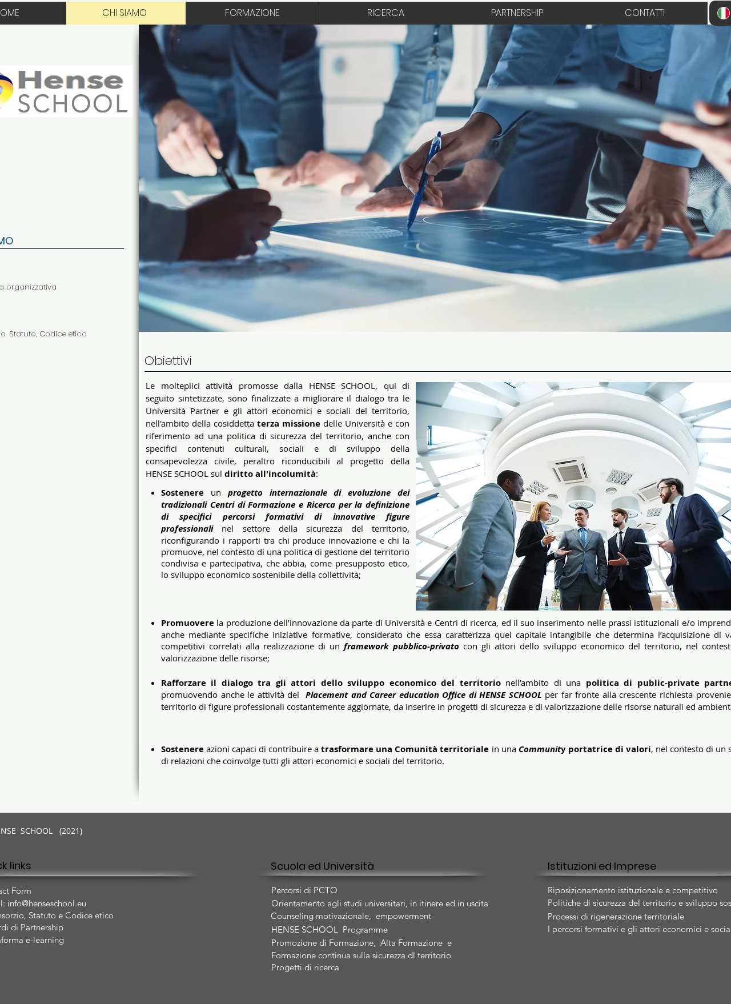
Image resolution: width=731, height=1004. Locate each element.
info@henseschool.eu (46, 903)
